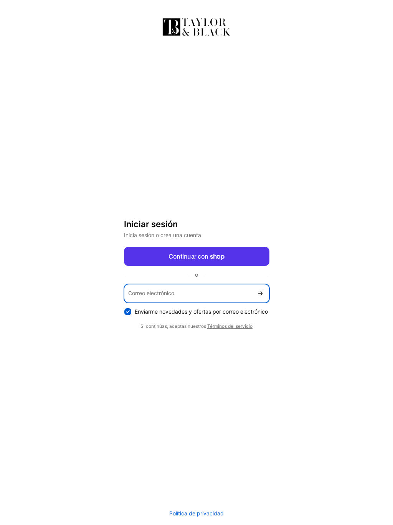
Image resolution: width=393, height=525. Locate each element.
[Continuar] (260, 293)
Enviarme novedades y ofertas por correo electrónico (201, 311)
